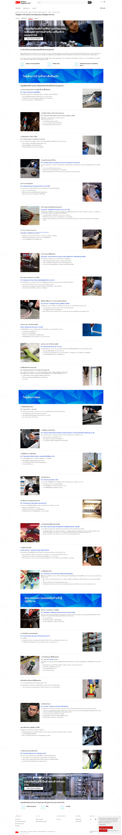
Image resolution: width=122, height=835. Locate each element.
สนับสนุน (36, 18)
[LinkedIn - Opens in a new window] (90, 819)
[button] (113, 830)
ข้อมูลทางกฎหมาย (23, 831)
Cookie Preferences (51, 831)
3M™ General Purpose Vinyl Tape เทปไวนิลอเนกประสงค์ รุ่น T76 (35, 636)
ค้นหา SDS (59, 819)
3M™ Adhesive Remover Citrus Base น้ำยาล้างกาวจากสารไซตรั (35, 186)
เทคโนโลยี (17, 825)
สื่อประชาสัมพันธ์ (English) (41, 821)
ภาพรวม (17, 18)
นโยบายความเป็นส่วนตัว (32, 831)
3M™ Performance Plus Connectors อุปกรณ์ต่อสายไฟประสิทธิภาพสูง (57, 573)
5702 (52, 659)
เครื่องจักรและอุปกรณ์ (31, 806)
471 (50, 659)
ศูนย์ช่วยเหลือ (78, 819)
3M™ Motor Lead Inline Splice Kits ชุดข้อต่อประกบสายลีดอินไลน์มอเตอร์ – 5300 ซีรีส (60, 526)
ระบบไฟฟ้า (68, 806)
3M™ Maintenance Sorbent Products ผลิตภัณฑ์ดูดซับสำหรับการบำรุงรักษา (37, 280)
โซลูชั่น (30, 18)
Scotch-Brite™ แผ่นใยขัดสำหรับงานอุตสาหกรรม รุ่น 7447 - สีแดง (55, 209)
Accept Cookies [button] (103, 830)
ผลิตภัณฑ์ (18, 8)
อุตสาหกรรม (26, 8)
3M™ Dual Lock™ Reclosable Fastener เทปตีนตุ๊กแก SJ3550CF (55, 303)
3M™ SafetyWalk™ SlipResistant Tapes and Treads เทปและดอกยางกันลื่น (58, 612)
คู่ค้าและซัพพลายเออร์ (19, 823)
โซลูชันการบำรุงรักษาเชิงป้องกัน (33, 63)
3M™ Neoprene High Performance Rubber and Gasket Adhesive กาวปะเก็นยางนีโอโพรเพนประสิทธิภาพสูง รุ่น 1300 (67, 432)
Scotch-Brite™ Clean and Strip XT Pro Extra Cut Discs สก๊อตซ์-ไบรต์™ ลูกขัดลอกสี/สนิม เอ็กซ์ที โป (63, 256)
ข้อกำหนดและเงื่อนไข (42, 831)
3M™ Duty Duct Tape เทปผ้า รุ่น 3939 (49, 479)
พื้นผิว (47, 806)
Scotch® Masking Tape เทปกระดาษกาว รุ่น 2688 (31, 327)
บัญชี (103, 8)
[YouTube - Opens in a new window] (96, 819)
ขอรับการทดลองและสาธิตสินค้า (34, 38)
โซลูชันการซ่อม (56, 63)
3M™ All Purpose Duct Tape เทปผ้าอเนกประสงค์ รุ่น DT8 (33, 503)
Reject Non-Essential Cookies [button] (106, 827)
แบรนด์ (34, 8)
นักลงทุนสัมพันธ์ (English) (20, 821)
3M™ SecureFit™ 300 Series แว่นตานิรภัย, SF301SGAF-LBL (54, 706)
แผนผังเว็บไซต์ (78, 821)
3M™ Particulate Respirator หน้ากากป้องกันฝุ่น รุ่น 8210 (33, 753)
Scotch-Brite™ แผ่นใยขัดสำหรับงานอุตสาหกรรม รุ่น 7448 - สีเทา (34, 232)
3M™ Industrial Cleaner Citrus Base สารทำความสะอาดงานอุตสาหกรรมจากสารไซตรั (60, 162)
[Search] (90, 2)
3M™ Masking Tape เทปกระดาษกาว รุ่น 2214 (51, 346)
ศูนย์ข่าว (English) (39, 819)
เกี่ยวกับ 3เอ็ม (17, 819)
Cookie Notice (102, 824)
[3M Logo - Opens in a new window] (23, 2)
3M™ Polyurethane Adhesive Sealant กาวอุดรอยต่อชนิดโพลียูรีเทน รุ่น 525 (37, 456)
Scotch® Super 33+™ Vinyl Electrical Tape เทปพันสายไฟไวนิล (34, 550)
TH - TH (101, 1)
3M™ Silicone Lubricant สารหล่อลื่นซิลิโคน (30, 92)
